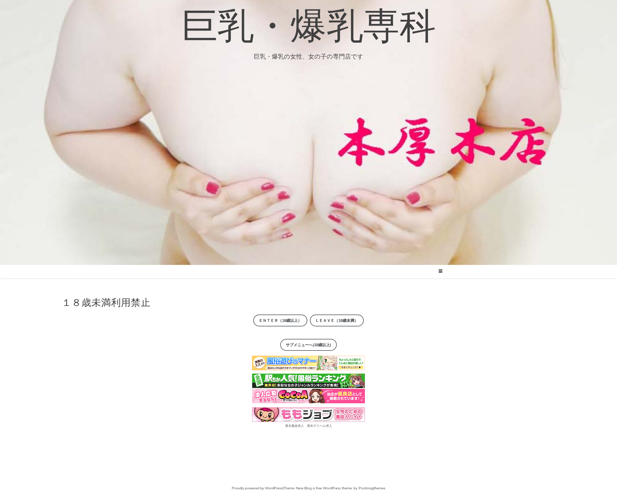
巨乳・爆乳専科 (308, 25)
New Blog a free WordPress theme (324, 488)
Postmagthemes (372, 488)
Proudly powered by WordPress (257, 488)
